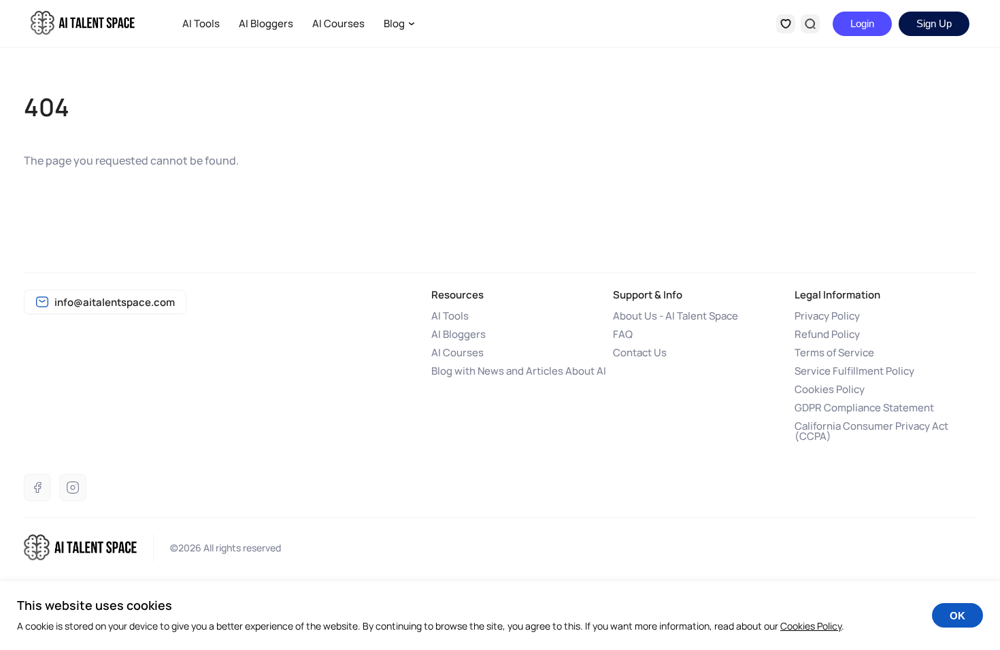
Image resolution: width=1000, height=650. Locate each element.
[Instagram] (72, 487)
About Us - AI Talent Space (675, 316)
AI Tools (201, 23)
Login (862, 23)
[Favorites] (785, 23)
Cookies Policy (830, 389)
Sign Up (934, 23)
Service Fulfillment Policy (854, 371)
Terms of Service (834, 352)
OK (957, 615)
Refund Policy (827, 334)
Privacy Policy (827, 316)
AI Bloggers (266, 23)
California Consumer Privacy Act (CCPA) (871, 431)
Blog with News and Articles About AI (518, 371)
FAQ (623, 334)
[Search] (810, 23)
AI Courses (338, 23)
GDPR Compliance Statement (864, 407)
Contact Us (640, 352)
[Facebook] (37, 487)
